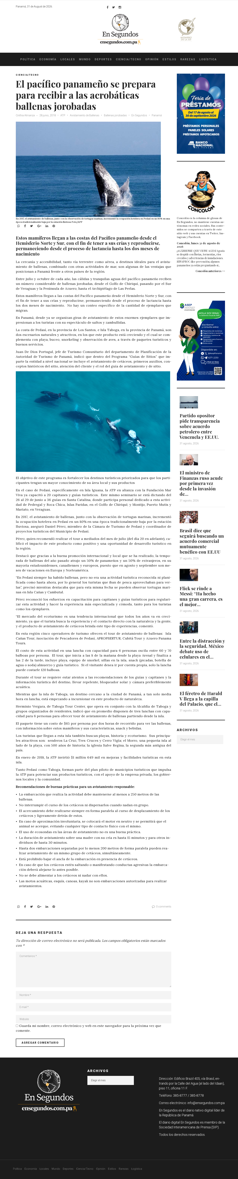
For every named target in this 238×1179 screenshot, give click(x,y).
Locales (67, 59)
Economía (48, 59)
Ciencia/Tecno (128, 59)
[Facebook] (107, 7)
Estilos (169, 59)
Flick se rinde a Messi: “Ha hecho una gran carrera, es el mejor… (201, 596)
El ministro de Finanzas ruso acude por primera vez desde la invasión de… (201, 483)
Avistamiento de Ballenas (84, 115)
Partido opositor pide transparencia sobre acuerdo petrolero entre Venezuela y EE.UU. (200, 426)
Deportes (103, 59)
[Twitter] (113, 7)
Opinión (152, 59)
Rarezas (187, 59)
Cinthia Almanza (25, 115)
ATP (62, 115)
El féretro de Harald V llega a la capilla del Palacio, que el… (201, 698)
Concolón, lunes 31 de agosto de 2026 (198, 244)
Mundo (85, 59)
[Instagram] (120, 7)
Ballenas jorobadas (115, 115)
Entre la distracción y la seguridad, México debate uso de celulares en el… (202, 649)
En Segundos (139, 115)
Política (28, 59)
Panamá (157, 115)
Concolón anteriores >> (210, 271)
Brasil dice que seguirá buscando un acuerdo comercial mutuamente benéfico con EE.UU (202, 541)
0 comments (163, 906)
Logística (208, 59)
